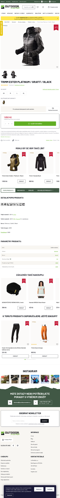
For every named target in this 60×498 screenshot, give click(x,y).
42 (40, 295)
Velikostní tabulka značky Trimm (51, 89)
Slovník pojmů (23, 1)
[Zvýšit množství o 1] (11, 124)
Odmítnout (38, 489)
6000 (56, 267)
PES (14, 219)
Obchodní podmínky (6, 460)
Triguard (18, 219)
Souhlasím (49, 489)
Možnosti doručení (53, 110)
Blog (32, 439)
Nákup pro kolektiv (5, 474)
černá (56, 255)
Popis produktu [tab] (8, 190)
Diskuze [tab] (31, 190)
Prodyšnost (4, 232)
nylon (14, 214)
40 (38, 295)
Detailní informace (5, 137)
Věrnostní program (35, 450)
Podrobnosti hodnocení (19, 85)
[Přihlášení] (43, 7)
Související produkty (45, 190)
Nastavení (9, 495)
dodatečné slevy (24, 17)
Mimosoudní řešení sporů (7, 477)
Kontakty (8, 1)
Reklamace (3, 466)
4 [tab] (29, 359)
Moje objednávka (5, 480)
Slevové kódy (34, 447)
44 (43, 295)
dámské (56, 251)
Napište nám (15, 1)
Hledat (33, 7)
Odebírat (44, 421)
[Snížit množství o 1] (5, 124)
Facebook (45, 1)
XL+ (48, 340)
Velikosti (3, 1)
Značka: (49, 140)
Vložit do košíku (36, 123)
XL (15, 340)
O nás (32, 436)
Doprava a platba (5, 463)
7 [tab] (33, 359)
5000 (56, 263)
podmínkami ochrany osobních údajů (36, 424)
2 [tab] (26, 359)
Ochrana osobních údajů (37, 452)
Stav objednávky (5, 471)
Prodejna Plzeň (8, 439)
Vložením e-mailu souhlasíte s (30, 424)
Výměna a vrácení (5, 468)
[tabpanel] (15, 339)
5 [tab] (30, 359)
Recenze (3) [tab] (21, 190)
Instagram (53, 1)
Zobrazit (21, 181)
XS (40, 168)
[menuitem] (3, 13)
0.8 (57, 259)
